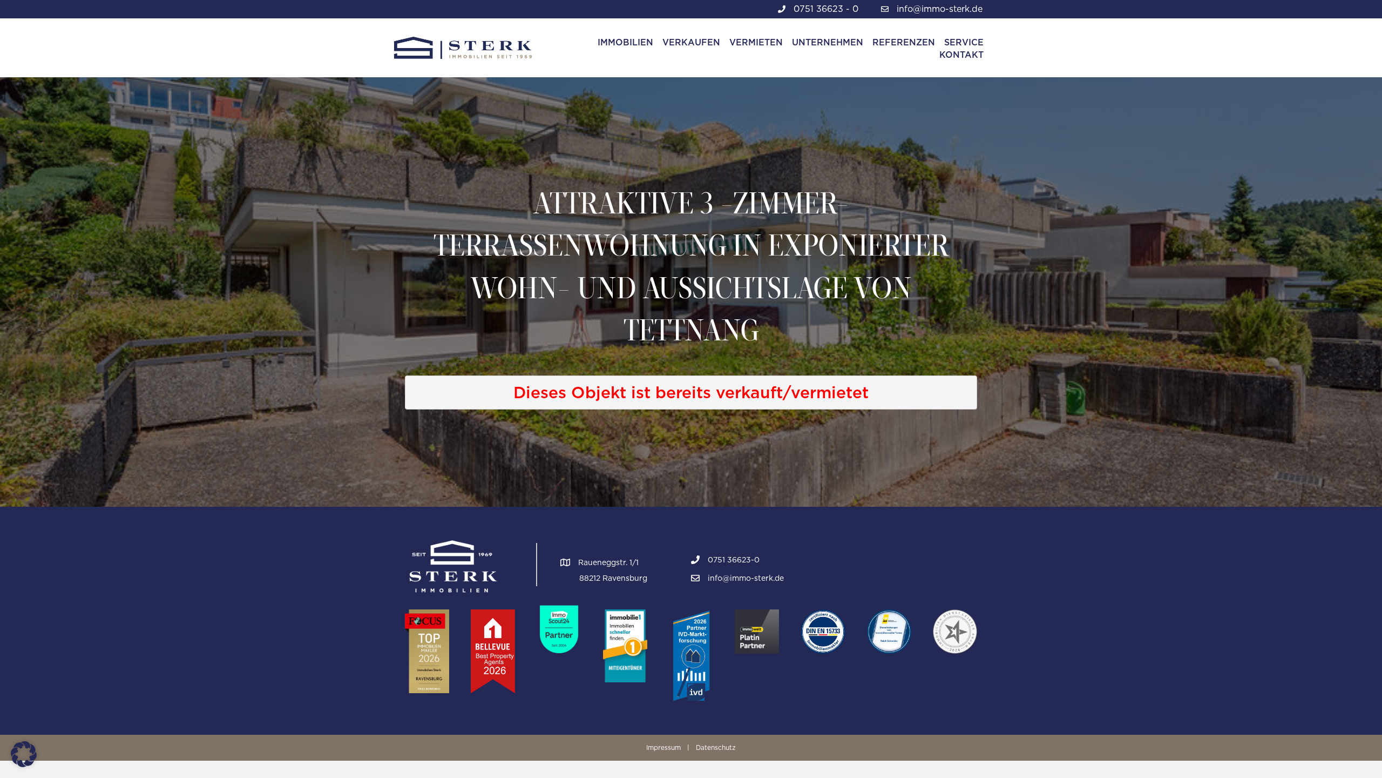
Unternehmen (827, 42)
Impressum (663, 747)
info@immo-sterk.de (940, 9)
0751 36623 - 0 (826, 9)
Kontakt (961, 55)
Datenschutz (716, 747)
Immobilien (625, 42)
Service (964, 42)
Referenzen (903, 42)
